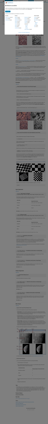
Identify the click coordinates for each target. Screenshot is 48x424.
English (26, 26)
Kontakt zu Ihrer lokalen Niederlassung (24, 32)
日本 (34, 25)
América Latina (7, 17)
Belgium (16, 17)
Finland (16, 22)
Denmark (16, 18)
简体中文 (36, 22)
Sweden (26, 22)
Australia (35, 17)
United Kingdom (27, 29)
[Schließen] (42, 2)
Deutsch (26, 25)
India (35, 18)
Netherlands (26, 17)
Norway (26, 18)
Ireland (16, 25)
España (16, 21)
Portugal (26, 21)
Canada (6, 18)
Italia (15, 26)
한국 (34, 26)
